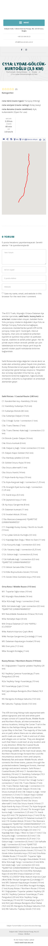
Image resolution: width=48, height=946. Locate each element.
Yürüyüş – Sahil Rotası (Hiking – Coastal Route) (20, 96)
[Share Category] (11, 139)
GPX (23, 139)
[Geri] (3, 139)
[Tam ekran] (44, 139)
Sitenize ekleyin (32, 139)
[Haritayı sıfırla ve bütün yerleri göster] (40, 139)
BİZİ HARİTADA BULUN (24, 943)
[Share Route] (7, 139)
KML (17, 139)
